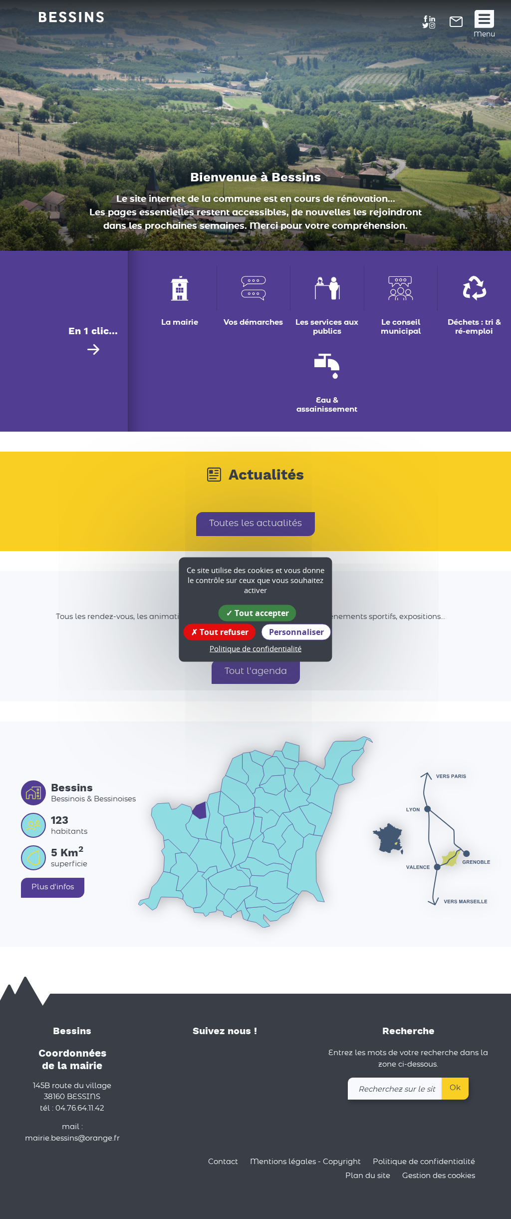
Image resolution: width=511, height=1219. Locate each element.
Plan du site (367, 1176)
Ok (455, 1088)
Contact (223, 1162)
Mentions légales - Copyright (305, 1162)
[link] (456, 24)
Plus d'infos (52, 887)
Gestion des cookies (438, 1176)
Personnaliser (296, 631)
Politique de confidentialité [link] (255, 648)
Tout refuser (223, 631)
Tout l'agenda (256, 671)
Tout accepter (261, 613)
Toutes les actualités (255, 523)
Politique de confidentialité (424, 1162)
